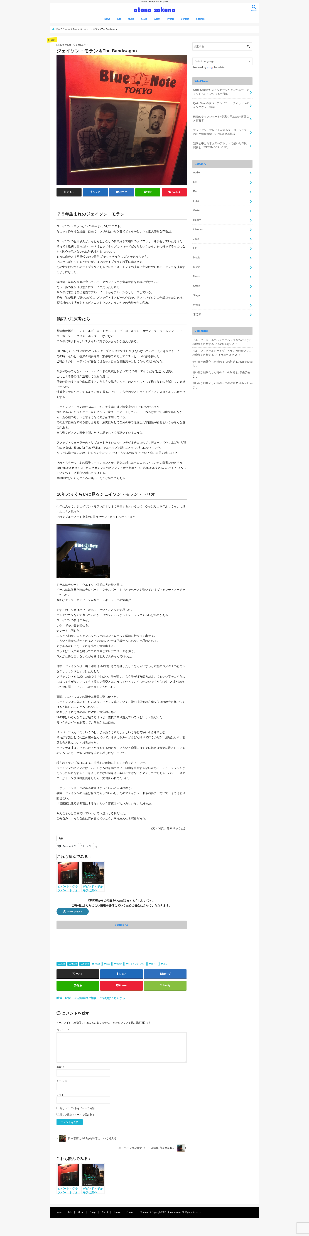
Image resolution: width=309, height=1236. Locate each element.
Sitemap (200, 19)
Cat (195, 182)
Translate (219, 67)
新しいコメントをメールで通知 (77, 1108)
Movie (196, 257)
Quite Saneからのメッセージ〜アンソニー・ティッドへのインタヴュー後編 (221, 91)
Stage (144, 19)
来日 (165, 964)
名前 (61, 1067)
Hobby (197, 219)
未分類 (197, 314)
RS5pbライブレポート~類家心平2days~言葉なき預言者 (221, 118)
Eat (195, 191)
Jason (97, 964)
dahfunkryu (224, 344)
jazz (108, 964)
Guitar (196, 210)
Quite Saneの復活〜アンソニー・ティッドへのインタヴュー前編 (221, 105)
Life (119, 19)
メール (62, 1080)
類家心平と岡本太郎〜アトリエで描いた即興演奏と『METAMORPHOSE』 (220, 145)
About (157, 19)
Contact (185, 19)
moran (119, 964)
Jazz (62, 964)
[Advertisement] (122, 939)
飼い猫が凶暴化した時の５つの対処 (213, 361)
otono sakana (154, 9)
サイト (60, 1094)
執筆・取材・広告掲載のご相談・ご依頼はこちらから (91, 998)
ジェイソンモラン (136, 964)
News (107, 19)
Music (131, 19)
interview (198, 229)
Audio (196, 172)
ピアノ (154, 964)
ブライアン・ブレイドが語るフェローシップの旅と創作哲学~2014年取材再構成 (220, 132)
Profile (170, 19)
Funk (196, 201)
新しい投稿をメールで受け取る (77, 1114)
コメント (63, 1030)
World (196, 304)
